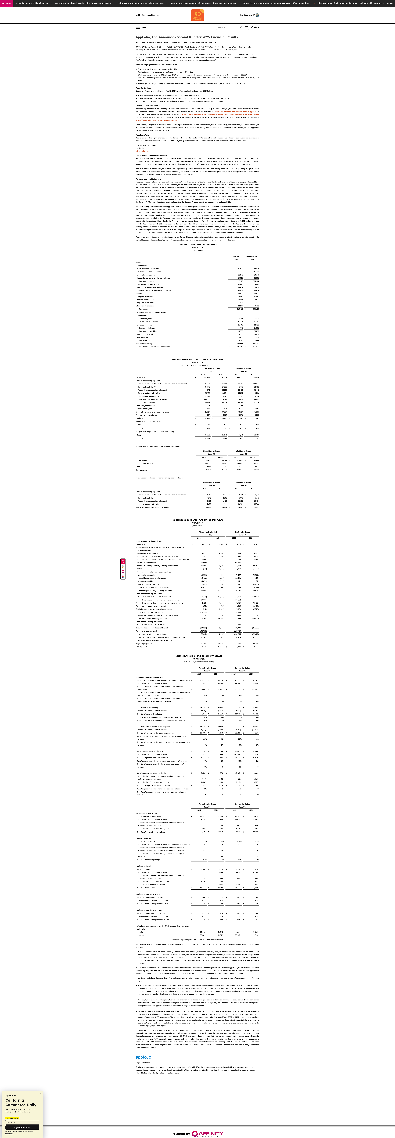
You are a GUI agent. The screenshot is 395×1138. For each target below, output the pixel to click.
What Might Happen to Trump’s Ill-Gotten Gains (141, 3)
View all (390, 3)
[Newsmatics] (123, 576)
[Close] (40, 1093)
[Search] (241, 27)
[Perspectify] (123, 566)
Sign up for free (22, 1127)
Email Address (12, 1118)
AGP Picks (6, 3)
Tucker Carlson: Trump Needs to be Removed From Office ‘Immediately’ (277, 3)
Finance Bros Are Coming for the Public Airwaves (24, 3)
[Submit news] (123, 561)
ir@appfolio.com (142, 151)
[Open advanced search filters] (246, 27)
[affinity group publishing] (123, 571)
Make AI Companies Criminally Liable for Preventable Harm (83, 3)
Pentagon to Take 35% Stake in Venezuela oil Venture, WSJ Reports (203, 3)
